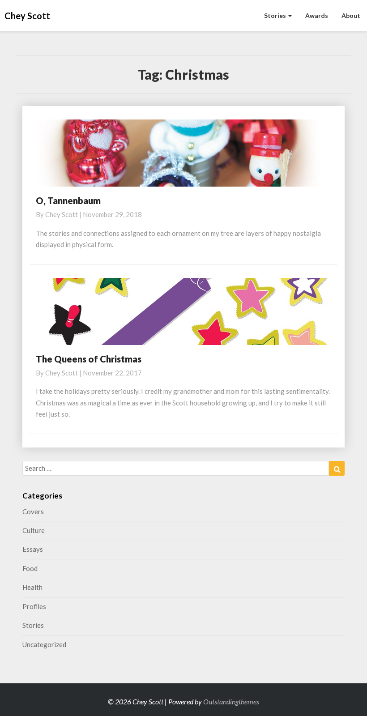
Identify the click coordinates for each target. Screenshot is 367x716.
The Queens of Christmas (88, 359)
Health (32, 587)
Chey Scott (61, 214)
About (350, 15)
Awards (316, 15)
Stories (275, 15)
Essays (32, 549)
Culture (33, 530)
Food (30, 568)
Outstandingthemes (231, 701)
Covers (33, 511)
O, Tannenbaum (68, 200)
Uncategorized (44, 644)
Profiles (34, 606)
